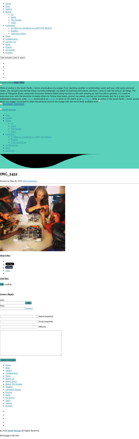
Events (8, 47)
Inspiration (10, 25)
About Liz (9, 378)
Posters (8, 52)
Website (42, 326)
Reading (14, 30)
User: (2, 300)
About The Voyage (13, 384)
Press (7, 36)
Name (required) (46, 316)
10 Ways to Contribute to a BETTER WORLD (31, 28)
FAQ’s (13, 22)
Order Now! (8, 104)
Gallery (8, 9)
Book (7, 44)
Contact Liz (10, 41)
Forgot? (29, 308)
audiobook (86, 98)
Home (8, 3)
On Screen (10, 49)
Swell (13, 17)
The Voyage (16, 20)
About (8, 11)
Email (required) (46, 321)
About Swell (11, 381)
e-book (52, 98)
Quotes (8, 392)
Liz (12, 14)
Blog (7, 6)
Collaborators (11, 39)
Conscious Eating (18, 33)
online (30, 98)
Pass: (2, 305)
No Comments (30, 181)
